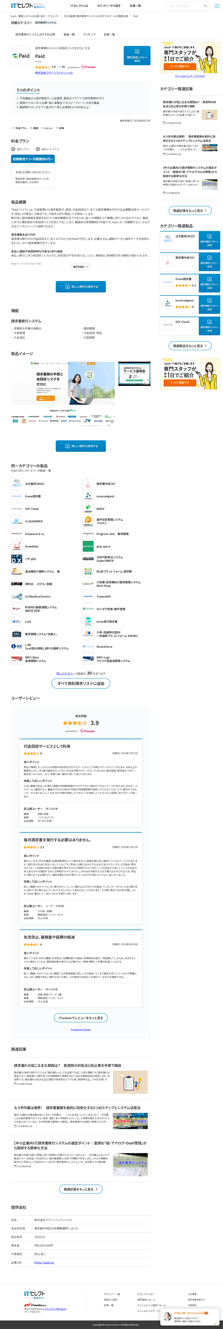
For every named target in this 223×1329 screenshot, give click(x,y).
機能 (35, 128)
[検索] (205, 5)
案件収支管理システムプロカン (110, 521)
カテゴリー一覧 (112, 1294)
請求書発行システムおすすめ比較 (35, 34)
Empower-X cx (34, 534)
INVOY (101, 509)
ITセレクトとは (79, 5)
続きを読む (79, 266)
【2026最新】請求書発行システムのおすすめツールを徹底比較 (96, 16)
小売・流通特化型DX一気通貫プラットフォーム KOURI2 (117, 634)
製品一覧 (69, 34)
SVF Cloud (32, 509)
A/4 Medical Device (37, 596)
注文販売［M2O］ (35, 484)
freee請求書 (33, 496)
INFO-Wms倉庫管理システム (35, 659)
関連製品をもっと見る (188, 345)
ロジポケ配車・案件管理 (111, 609)
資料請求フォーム (146, 1299)
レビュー (48, 128)
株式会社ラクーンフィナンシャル (54, 72)
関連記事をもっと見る (79, 1189)
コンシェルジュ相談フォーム (151, 1305)
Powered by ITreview (81, 1029)
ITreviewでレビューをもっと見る (81, 1017)
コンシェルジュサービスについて (154, 1310)
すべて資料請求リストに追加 (80, 683)
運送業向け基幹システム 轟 (42, 571)
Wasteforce (104, 646)
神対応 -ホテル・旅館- (39, 584)
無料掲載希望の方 (196, 1299)
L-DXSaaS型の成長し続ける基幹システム (47, 646)
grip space (103, 546)
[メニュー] (217, 6)
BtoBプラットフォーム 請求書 (114, 571)
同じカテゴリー (65, 673)
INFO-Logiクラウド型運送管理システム (113, 659)
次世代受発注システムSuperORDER (110, 559)
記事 (61, 128)
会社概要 (192, 1293)
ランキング (89, 34)
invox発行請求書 (107, 621)
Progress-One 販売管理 (113, 534)
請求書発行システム (45, 22)
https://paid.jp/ (44, 1262)
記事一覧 (135, 5)
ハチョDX (30, 559)
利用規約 (192, 1305)
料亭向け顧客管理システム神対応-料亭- (41, 609)
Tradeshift (104, 596)
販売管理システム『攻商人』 (41, 634)
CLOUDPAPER (34, 521)
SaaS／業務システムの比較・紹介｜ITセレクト (34, 16)
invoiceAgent (105, 496)
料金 (21, 128)
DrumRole (31, 546)
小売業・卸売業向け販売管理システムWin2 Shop (119, 584)
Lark (28, 621)
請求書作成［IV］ (106, 484)
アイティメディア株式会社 (54, 1308)
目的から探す (111, 1299)
